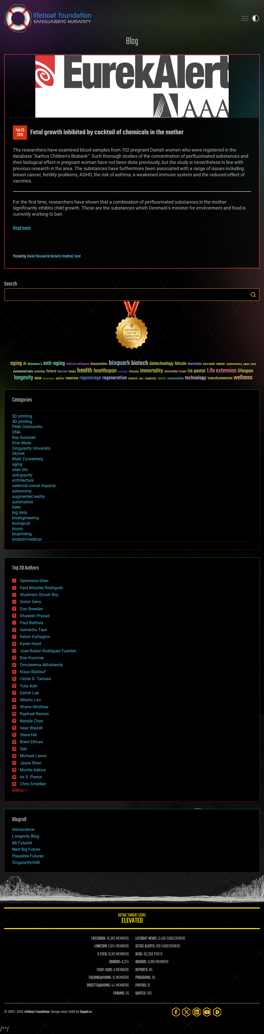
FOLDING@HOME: (100, 977)
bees (16, 507)
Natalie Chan (31, 721)
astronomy (22, 491)
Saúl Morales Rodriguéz (41, 587)
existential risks (23, 372)
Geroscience (23, 829)
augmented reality (28, 496)
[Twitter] (186, 1011)
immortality (151, 371)
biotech (139, 363)
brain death (209, 364)
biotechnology (162, 363)
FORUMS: (119, 993)
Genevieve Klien (34, 580)
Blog (132, 41)
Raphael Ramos (34, 713)
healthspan (105, 371)
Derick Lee (29, 692)
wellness (243, 377)
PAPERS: (141, 985)
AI (24, 364)
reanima (71, 378)
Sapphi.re (86, 1012)
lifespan (245, 371)
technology (195, 378)
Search (253, 294)
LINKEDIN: (100, 946)
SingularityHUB (26, 862)
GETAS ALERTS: (145, 946)
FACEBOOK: (98, 938)
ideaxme (134, 372)
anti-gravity (22, 475)
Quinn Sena (30, 601)
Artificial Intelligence (77, 364)
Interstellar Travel (175, 372)
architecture (23, 480)
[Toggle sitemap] (245, 18)
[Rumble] (217, 1011)
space (162, 378)
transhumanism (220, 378)
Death (253, 364)
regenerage (90, 378)
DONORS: (115, 962)
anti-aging (54, 363)
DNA (16, 432)
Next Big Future (26, 849)
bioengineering (25, 517)
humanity (123, 371)
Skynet (18, 453)
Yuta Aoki (28, 685)
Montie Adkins (33, 770)
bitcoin (180, 363)
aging (16, 363)
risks (141, 378)
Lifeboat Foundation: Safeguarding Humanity (119, 18)
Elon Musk (21, 442)
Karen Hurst (30, 643)
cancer (220, 364)
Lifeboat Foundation (37, 1012)
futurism (62, 372)
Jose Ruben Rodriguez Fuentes (48, 650)
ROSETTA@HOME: (99, 985)
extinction (39, 371)
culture (246, 364)
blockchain (195, 364)
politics (60, 378)
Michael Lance (33, 755)
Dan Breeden (31, 608)
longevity (23, 377)
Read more (22, 228)
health (84, 370)
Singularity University (31, 448)
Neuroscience (49, 379)
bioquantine (99, 364)
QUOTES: (140, 993)
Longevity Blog (25, 836)
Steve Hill (28, 734)
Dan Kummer (32, 657)
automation (22, 501)
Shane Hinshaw (34, 706)
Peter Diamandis (27, 426)
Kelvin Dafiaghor (35, 636)
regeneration (114, 378)
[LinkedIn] (197, 1011)
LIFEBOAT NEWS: (146, 938)
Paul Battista (31, 622)
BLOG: (139, 954)
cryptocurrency (234, 364)
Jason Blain (31, 763)
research (132, 378)
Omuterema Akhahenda (41, 664)
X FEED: (102, 954)
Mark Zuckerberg (27, 458)
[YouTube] (207, 1011)
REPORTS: (141, 970)
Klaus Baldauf (33, 671)
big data (19, 512)
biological (21, 523)
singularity (150, 378)
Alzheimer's (35, 364)
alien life (20, 469)
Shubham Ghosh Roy (39, 594)
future (51, 371)
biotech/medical (62, 256)
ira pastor (196, 371)
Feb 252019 (20, 132)
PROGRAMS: (143, 977)
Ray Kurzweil (24, 437)
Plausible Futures (28, 856)
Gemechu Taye (33, 629)
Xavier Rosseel (36, 256)
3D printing (22, 416)
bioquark (119, 363)
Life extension (221, 371)
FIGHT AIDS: (105, 970)
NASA (38, 379)
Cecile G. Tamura (35, 678)
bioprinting (22, 533)
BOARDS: (141, 962)
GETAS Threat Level (132, 919)
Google (72, 371)
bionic (17, 528)
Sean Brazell (31, 728)
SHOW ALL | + (20, 790)
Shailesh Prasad (35, 615)
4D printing (22, 421)
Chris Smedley (33, 783)
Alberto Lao (30, 699)
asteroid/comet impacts (34, 485)
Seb (23, 748)
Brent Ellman (31, 741)
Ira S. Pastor (31, 776)
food (77, 256)
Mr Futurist (22, 842)
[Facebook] (176, 1011)
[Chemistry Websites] (132, 326)
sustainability (175, 379)
